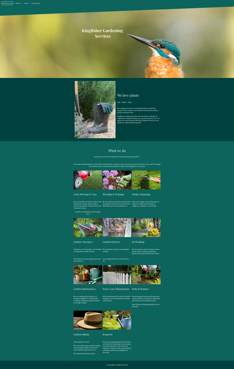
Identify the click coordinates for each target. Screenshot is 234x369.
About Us (18, 3)
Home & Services (7, 3)
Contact (26, 3)
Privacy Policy (36, 3)
